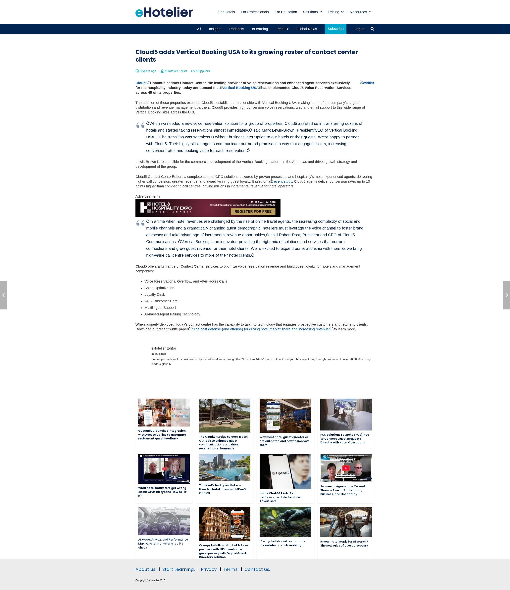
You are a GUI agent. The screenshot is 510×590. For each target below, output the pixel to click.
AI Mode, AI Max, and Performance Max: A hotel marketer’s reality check (163, 543)
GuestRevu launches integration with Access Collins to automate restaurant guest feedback (162, 434)
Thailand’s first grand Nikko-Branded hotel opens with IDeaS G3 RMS (222, 489)
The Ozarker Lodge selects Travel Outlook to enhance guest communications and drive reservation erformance (223, 442)
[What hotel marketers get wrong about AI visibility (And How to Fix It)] (164, 469)
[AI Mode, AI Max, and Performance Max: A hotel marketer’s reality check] (164, 521)
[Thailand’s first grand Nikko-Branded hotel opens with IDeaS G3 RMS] (224, 467)
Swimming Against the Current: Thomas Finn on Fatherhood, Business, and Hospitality (343, 490)
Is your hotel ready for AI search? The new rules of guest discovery (344, 544)
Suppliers (203, 71)
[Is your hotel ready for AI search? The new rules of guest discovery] (346, 522)
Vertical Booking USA (240, 88)
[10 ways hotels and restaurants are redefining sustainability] (285, 522)
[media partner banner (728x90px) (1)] (207, 216)
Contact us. (257, 569)
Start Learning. (178, 569)
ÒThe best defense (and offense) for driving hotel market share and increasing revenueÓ (261, 329)
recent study (282, 181)
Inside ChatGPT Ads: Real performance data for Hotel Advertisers (280, 497)
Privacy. (209, 569)
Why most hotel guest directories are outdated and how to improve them (284, 441)
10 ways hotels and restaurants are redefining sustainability (282, 543)
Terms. (231, 569)
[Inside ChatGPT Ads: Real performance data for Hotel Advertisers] (285, 471)
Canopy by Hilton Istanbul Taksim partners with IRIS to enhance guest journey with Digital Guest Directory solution (223, 551)
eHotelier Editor (176, 71)
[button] (321, 12)
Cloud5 (141, 83)
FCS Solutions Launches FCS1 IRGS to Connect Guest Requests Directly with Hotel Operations (345, 438)
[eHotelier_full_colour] (164, 12)
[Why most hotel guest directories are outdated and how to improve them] (285, 416)
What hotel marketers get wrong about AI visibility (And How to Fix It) (162, 492)
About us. (145, 569)
